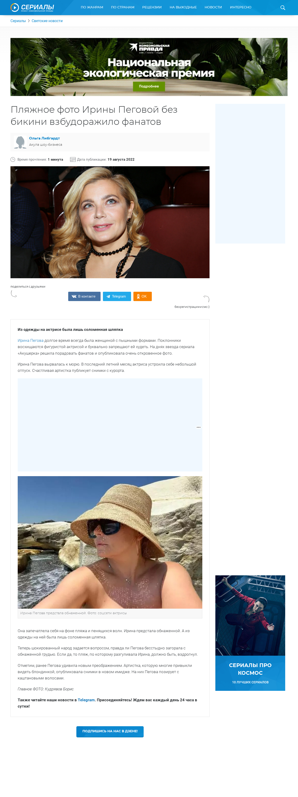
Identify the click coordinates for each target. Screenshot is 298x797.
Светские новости (47, 21)
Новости (213, 7)
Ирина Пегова (31, 340)
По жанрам (92, 7)
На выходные (183, 7)
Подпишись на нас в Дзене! (110, 731)
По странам (122, 7)
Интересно (240, 7)
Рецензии (152, 7)
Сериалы (18, 21)
